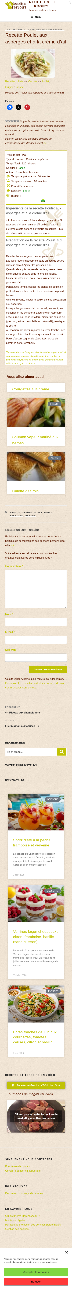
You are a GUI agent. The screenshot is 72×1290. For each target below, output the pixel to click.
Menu (38, 16)
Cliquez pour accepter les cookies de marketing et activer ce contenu (36, 1116)
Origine (9, 87)
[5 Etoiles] (17, 121)
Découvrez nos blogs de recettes (24, 1193)
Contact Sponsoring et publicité (23, 1170)
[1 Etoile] (6, 121)
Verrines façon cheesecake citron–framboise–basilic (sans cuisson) (36, 937)
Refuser (36, 1281)
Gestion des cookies (17, 1228)
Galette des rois (25, 491)
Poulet (45, 81)
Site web (10, 649)
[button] (66, 1252)
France (20, 87)
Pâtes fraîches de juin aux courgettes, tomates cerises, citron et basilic (35, 1037)
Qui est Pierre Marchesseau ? (22, 1215)
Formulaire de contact (17, 1166)
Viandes (32, 81)
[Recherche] (61, 752)
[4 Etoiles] (15, 121)
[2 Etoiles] (9, 121)
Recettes (10, 81)
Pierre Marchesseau (50, 30)
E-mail (10, 631)
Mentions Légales (15, 1220)
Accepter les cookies (36, 1272)
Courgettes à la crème (30, 389)
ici (45, 142)
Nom (9, 614)
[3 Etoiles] (12, 121)
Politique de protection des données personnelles (33, 1224)
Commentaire (14, 566)
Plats (20, 81)
